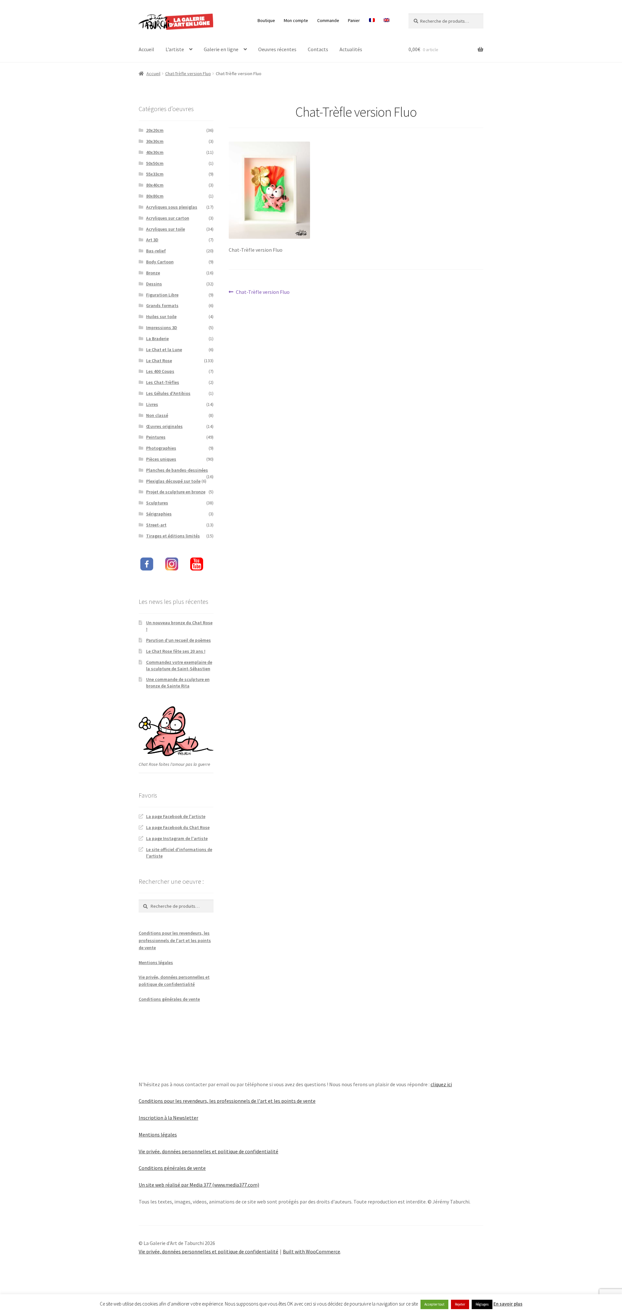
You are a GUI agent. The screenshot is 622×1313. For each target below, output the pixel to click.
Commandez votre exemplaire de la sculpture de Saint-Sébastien (179, 665)
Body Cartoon (160, 262)
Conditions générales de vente (169, 999)
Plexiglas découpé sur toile (173, 481)
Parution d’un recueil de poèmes (178, 640)
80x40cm (155, 185)
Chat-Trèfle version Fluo (188, 73)
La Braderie (157, 338)
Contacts (318, 49)
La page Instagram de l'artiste (177, 838)
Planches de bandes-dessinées (177, 470)
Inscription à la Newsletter (168, 1117)
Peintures (156, 437)
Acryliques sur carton (167, 218)
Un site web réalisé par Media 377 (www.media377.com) (199, 1184)
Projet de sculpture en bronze (175, 492)
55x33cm (155, 174)
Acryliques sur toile (165, 229)
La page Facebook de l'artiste (175, 816)
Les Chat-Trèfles (162, 382)
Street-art (156, 525)
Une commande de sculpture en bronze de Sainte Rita (178, 682)
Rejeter (460, 1304)
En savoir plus (508, 1304)
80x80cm (155, 196)
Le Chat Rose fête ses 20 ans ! (175, 651)
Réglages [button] (482, 1304)
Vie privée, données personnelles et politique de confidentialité (208, 1151)
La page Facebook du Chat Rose (178, 827)
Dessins (154, 284)
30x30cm (155, 141)
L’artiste (175, 49)
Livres (152, 404)
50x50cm (155, 163)
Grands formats (162, 305)
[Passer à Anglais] (387, 20)
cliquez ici (441, 1084)
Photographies (161, 448)
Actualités (351, 49)
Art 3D (152, 240)
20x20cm (155, 130)
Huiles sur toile (161, 316)
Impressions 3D (161, 327)
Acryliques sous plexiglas (171, 207)
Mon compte (296, 20)
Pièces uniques (161, 459)
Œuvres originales (164, 426)
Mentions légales (156, 962)
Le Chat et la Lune (164, 349)
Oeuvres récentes (277, 49)
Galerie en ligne (221, 49)
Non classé (157, 415)
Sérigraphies (159, 514)
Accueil (146, 49)
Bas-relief (156, 251)
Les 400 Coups (160, 371)
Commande (328, 20)
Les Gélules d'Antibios (168, 393)
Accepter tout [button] (434, 1304)
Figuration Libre (162, 295)
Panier (354, 20)
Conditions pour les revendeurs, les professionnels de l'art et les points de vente (175, 940)
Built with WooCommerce (311, 1251)
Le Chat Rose (159, 360)
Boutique (266, 20)
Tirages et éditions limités (173, 536)
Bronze (153, 273)
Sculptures (157, 503)
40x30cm (155, 152)
